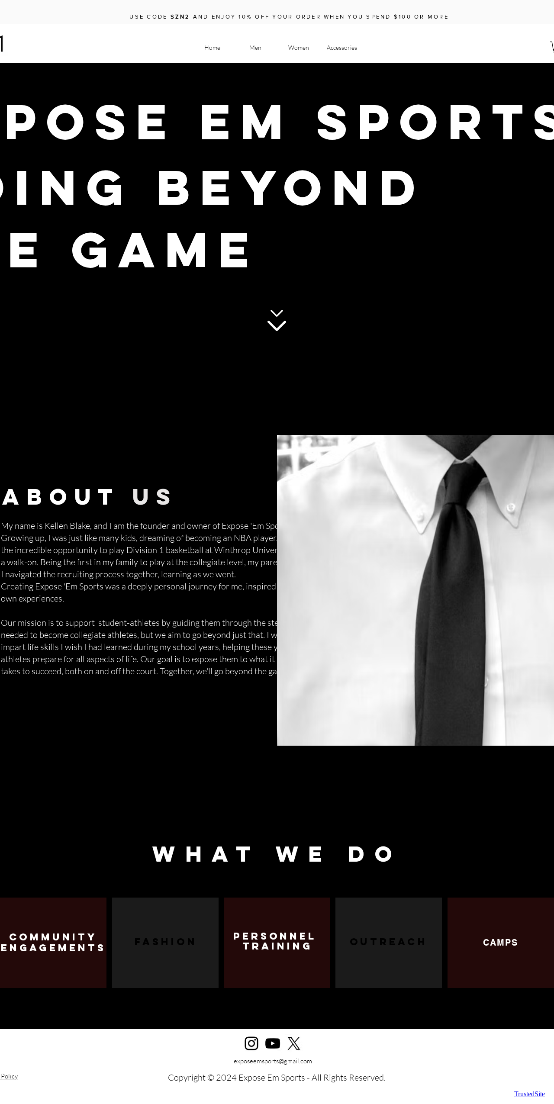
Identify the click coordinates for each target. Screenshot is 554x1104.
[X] (294, 1043)
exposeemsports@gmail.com (273, 1061)
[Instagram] (251, 1043)
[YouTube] (273, 1043)
